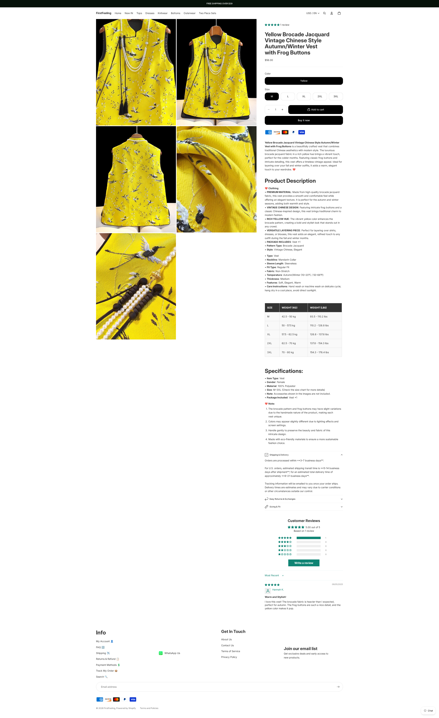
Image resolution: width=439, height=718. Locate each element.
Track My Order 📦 (106, 670)
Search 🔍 (102, 676)
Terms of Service (230, 651)
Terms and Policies (149, 708)
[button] (272, 24)
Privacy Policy (229, 657)
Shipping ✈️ (103, 653)
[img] (272, 584)
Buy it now (304, 120)
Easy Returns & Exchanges (282, 499)
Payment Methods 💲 (108, 664)
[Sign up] (338, 687)
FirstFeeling (109, 708)
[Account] (331, 13)
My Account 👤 (104, 641)
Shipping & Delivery (279, 455)
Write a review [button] (303, 563)
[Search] (324, 13)
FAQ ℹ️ (100, 647)
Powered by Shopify (126, 708)
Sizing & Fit (275, 506)
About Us (226, 639)
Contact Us (227, 645)
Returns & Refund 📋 (107, 658)
